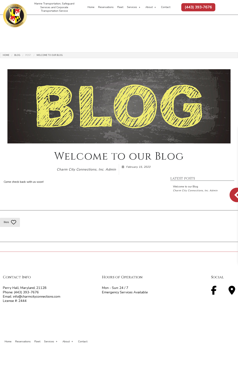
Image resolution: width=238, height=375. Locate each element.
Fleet (120, 7)
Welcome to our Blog (49, 55)
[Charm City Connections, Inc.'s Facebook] (214, 293)
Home (91, 7)
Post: (28, 55)
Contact (165, 7)
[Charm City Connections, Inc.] (15, 16)
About (149, 7)
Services (132, 7)
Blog (17, 55)
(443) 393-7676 (198, 7)
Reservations (106, 7)
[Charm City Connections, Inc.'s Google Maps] (232, 293)
